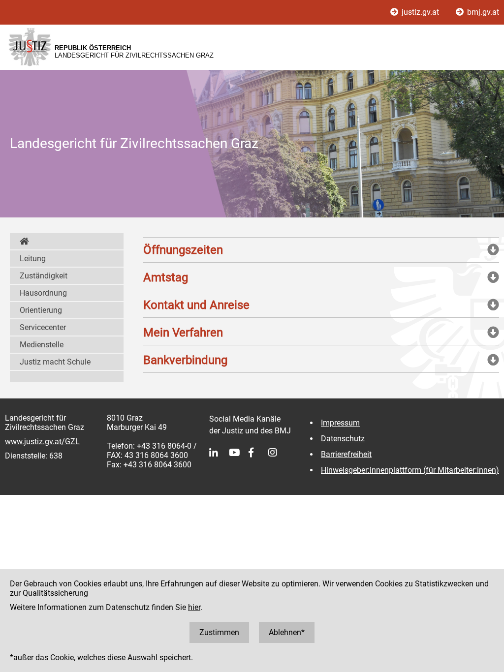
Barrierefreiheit (346, 454)
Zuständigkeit (43, 275)
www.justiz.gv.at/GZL (42, 441)
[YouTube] (239, 452)
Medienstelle (41, 344)
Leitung (33, 258)
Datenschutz (343, 438)
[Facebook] (258, 452)
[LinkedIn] (219, 452)
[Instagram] (278, 452)
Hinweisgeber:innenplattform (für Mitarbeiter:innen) (410, 470)
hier (194, 607)
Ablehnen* (287, 632)
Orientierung (41, 310)
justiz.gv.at (420, 12)
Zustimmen (219, 632)
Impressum (340, 423)
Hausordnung (43, 293)
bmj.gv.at (482, 12)
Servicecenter (43, 327)
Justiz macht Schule (55, 362)
